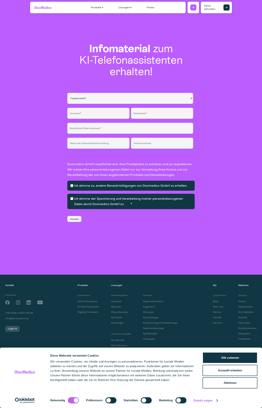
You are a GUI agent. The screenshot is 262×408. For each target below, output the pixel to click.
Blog (215, 301)
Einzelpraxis (118, 340)
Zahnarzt (116, 306)
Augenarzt (149, 306)
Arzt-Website (245, 312)
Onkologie (149, 339)
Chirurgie (148, 312)
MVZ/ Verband (119, 345)
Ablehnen (230, 382)
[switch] (106, 399)
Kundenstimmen (247, 328)
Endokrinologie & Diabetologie (160, 322)
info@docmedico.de (17, 318)
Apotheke (116, 317)
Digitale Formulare (87, 312)
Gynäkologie (150, 333)
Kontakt (217, 317)
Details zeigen (203, 400)
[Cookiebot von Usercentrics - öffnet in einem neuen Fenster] (25, 400)
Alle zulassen (230, 357)
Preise (242, 301)
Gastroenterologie (153, 328)
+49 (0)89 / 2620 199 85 (19, 313)
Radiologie (117, 322)
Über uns (218, 306)
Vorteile (242, 317)
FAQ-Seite (244, 322)
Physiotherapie (119, 312)
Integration (244, 333)
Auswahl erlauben (230, 370)
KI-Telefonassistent (88, 306)
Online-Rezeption (87, 301)
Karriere (217, 322)
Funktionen (244, 339)
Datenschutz (245, 306)
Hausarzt (116, 301)
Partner (217, 312)
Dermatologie (151, 317)
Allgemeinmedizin (153, 301)
